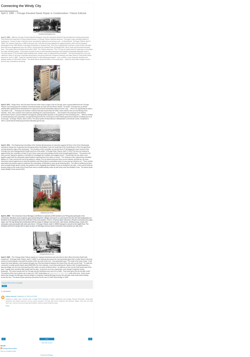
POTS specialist (43, 299)
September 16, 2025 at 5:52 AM (27, 296)
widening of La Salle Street (59, 273)
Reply (7, 306)
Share (4, 286)
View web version (47, 343)
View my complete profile (8, 351)
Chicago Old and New (9, 348)
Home (47, 339)
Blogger (50, 355)
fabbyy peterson (11, 296)
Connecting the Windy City (21, 6)
